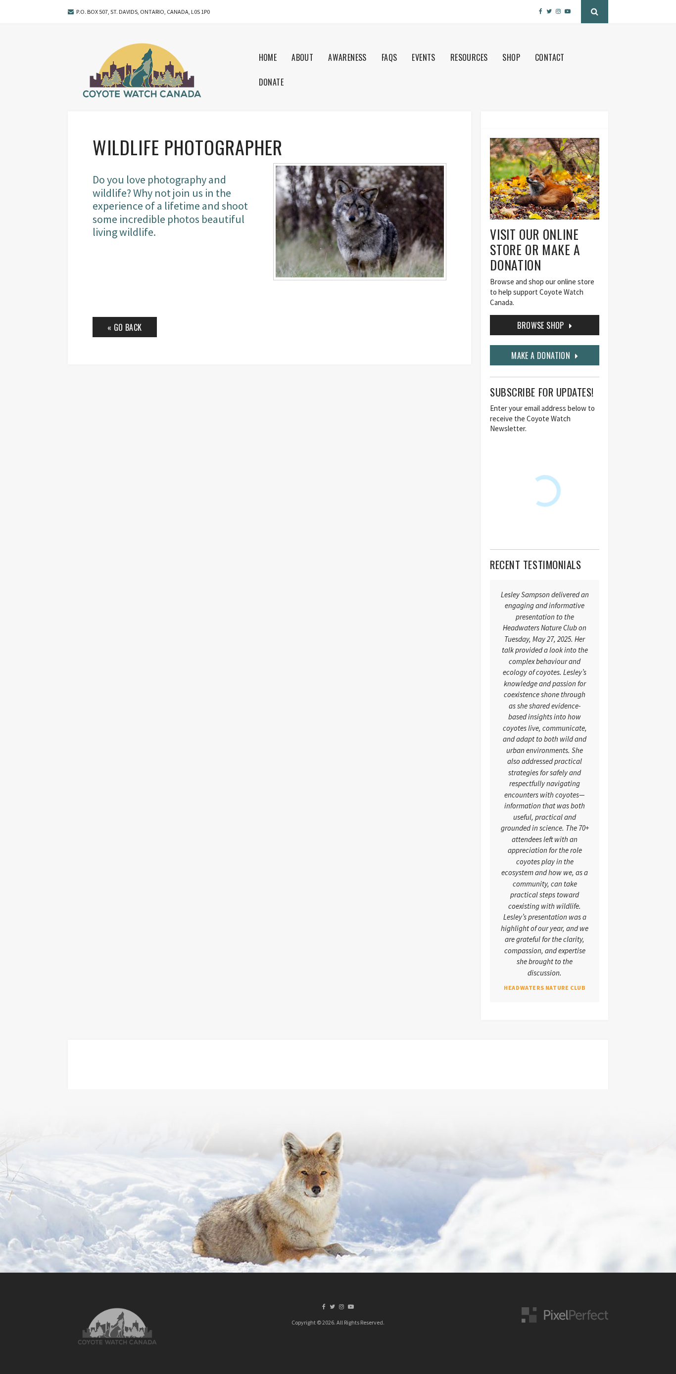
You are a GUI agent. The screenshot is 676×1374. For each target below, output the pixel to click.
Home (268, 57)
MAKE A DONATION (540, 355)
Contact (550, 57)
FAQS (389, 57)
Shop (511, 57)
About (302, 57)
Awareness (347, 57)
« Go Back (124, 327)
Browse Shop (540, 325)
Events (423, 57)
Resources (469, 57)
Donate (271, 82)
